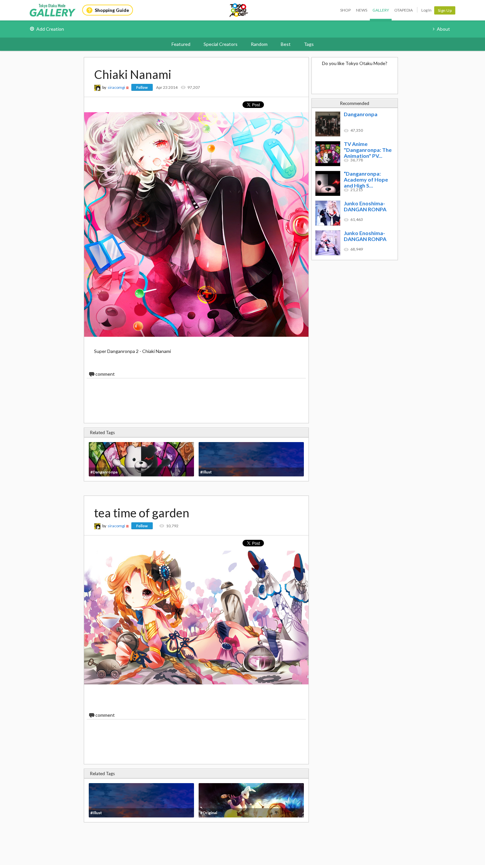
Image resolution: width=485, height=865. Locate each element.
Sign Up (445, 10)
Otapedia (403, 10)
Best (286, 44)
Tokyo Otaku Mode (239, 10)
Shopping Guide (112, 10)
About (443, 29)
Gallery (380, 10)
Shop (345, 10)
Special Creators (221, 44)
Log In (426, 10)
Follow (142, 87)
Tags (309, 44)
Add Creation (50, 29)
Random (259, 44)
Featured (181, 44)
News (361, 10)
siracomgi (116, 87)
